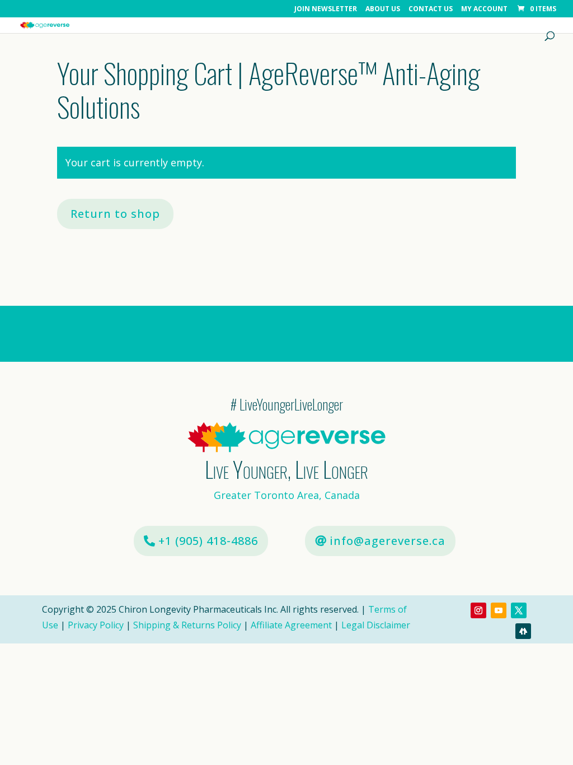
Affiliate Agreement (291, 625)
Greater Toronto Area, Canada (287, 495)
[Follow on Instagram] (478, 610)
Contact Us (430, 9)
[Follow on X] (519, 610)
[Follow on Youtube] (498, 610)
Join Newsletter (325, 9)
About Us (382, 9)
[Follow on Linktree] (523, 631)
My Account (484, 9)
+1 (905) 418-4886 (208, 540)
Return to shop (115, 213)
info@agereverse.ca (387, 540)
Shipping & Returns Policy (187, 625)
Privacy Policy (96, 625)
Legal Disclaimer (375, 625)
